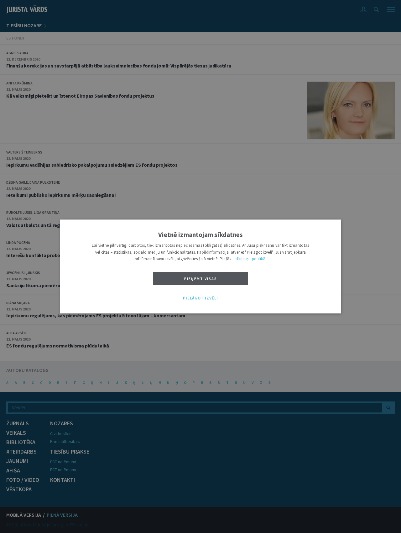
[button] (200, 298)
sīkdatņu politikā (250, 259)
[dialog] (200, 266)
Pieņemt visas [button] (200, 278)
